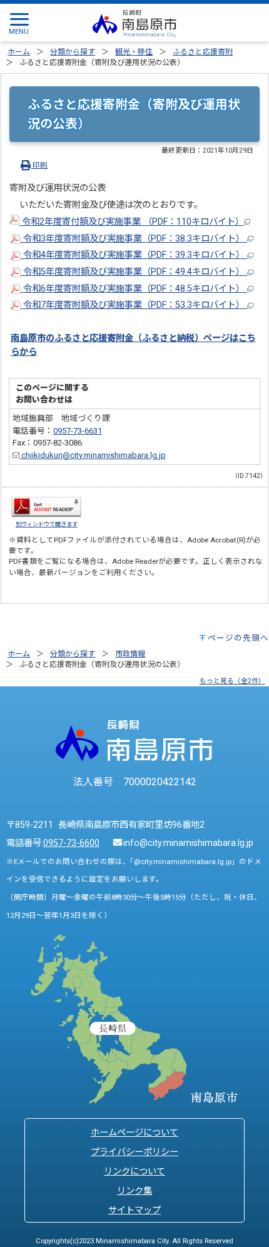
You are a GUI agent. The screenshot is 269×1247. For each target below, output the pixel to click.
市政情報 (130, 653)
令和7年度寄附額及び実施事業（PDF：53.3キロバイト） (134, 305)
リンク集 (134, 1191)
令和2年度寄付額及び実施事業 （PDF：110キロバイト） (131, 221)
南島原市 (28, 338)
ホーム (19, 52)
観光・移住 (134, 52)
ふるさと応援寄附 (203, 52)
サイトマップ (134, 1210)
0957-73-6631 (77, 430)
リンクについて (134, 1171)
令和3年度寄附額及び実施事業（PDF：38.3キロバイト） (134, 238)
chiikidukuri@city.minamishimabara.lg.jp (92, 455)
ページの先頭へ (238, 638)
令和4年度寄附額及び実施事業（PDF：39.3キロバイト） (134, 255)
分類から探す (72, 52)
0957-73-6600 (71, 843)
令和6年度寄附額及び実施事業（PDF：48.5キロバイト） (134, 288)
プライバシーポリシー (134, 1152)
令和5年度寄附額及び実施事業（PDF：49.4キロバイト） (134, 272)
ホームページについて (134, 1132)
